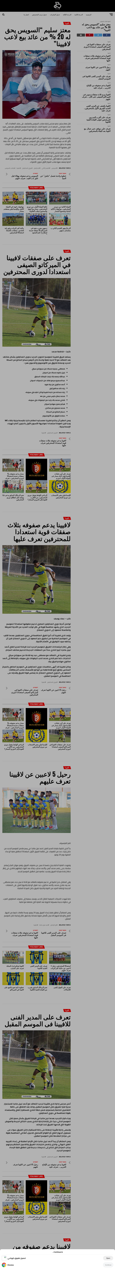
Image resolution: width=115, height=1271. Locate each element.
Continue (108, 1265)
